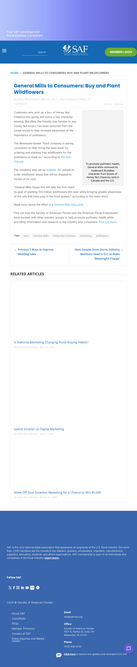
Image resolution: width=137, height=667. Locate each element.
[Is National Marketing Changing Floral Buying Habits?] (68, 311)
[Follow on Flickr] (32, 588)
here (103, 595)
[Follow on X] (10, 588)
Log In (123, 562)
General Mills (41, 235)
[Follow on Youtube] (27, 588)
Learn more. (52, 557)
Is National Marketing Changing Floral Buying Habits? (51, 342)
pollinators (102, 235)
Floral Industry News (73, 99)
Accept (46, 656)
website (51, 169)
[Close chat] (126, 545)
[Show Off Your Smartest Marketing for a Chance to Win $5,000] (68, 463)
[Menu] (114, 545)
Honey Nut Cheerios (64, 235)
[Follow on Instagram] (18, 588)
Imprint (89, 662)
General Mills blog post (68, 204)
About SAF (18, 613)
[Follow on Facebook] (14, 588)
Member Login (121, 52)
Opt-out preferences (54, 662)
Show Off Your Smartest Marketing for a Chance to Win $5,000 (58, 492)
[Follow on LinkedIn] (22, 588)
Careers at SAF (21, 633)
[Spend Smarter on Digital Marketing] (68, 388)
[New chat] (120, 545)
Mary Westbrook (28, 99)
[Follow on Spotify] (37, 587)
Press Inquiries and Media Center (28, 640)
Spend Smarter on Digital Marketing (40, 429)
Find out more (107, 222)
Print (108, 104)
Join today (113, 616)
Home (14, 73)
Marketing (86, 235)
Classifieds (19, 618)
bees (26, 235)
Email (120, 104)
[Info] (107, 545)
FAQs (15, 623)
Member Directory (23, 628)
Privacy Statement (75, 662)
